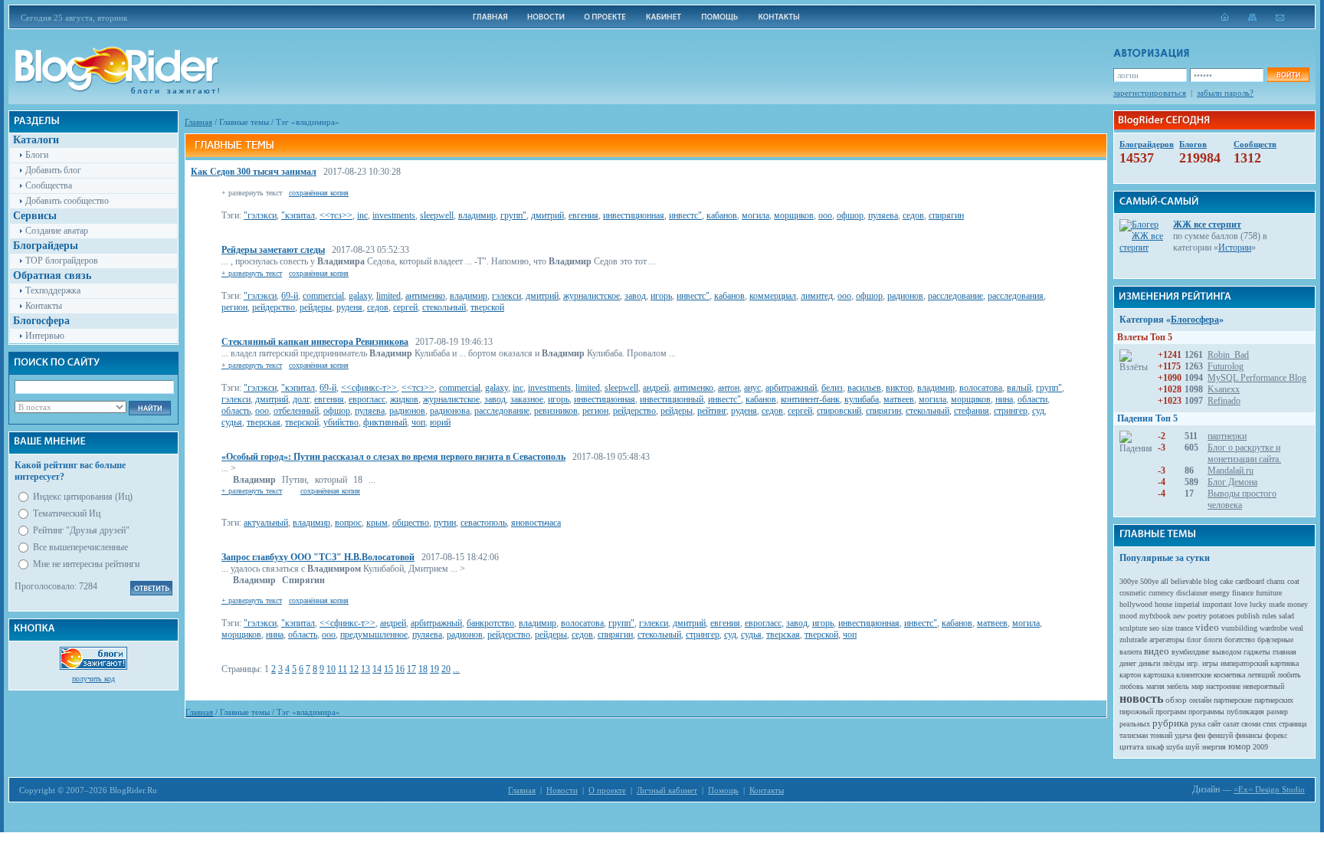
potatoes (1221, 616)
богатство (1239, 639)
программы (1206, 711)
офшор (850, 215)
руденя (349, 307)
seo (1154, 628)
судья (231, 422)
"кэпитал (298, 215)
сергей (405, 307)
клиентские (1193, 675)
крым (377, 522)
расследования (1016, 295)
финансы (1249, 735)
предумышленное (374, 634)
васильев (864, 387)
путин (445, 522)
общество (410, 522)
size (1167, 628)
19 (434, 669)
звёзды (1173, 663)
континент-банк (810, 399)
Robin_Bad (1228, 354)
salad (1286, 616)
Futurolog (1226, 366)
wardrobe (1273, 628)
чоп (418, 422)
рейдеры (316, 307)
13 (365, 669)
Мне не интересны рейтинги (86, 564)
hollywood (1135, 604)
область (236, 410)
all (1164, 581)
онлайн (1200, 700)
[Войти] (1288, 74)
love (1240, 604)
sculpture (1133, 628)
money (1297, 604)
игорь (661, 295)
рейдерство (273, 307)
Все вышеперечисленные (80, 547)
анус (752, 387)
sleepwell (437, 215)
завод (635, 295)
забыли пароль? (1225, 92)
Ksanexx (1224, 389)
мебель (1178, 686)
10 (331, 669)
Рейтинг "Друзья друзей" (81, 530)
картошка (1158, 675)
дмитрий (547, 215)
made (1277, 604)
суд (1038, 410)
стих (1269, 724)
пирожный (1136, 711)
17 (411, 669)
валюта (1130, 652)
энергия (1213, 747)
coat (1293, 581)
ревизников (556, 410)
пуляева (883, 215)
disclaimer (1192, 593)
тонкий (1161, 735)
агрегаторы (1167, 639)
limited (388, 295)
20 (446, 669)
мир (1197, 686)
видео (1156, 651)
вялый (1019, 387)
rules (1269, 616)
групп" (513, 215)
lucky (1258, 604)
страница (1292, 724)
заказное (526, 399)
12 (354, 669)
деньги (1149, 663)
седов (913, 215)
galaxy (360, 295)
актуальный (266, 522)
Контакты (43, 305)
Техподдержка (52, 290)
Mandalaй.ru (1231, 470)
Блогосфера (1195, 319)
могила (755, 215)
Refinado (1224, 400)
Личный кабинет (667, 790)
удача (1183, 735)
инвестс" (685, 215)
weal (1296, 628)
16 (400, 669)
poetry (1197, 616)
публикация (1245, 711)
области (1032, 399)
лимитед (817, 295)
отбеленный (296, 410)
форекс (1276, 735)
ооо (825, 215)
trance (1184, 628)
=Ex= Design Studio (1269, 789)
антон (728, 387)
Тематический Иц (66, 513)
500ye (1149, 581)
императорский (1244, 663)
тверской (487, 307)
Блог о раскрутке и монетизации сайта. (1244, 453)
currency (1161, 593)
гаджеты (1257, 652)
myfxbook (1155, 616)
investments (393, 215)
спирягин (946, 215)
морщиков (794, 215)
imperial (1187, 604)
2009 (1260, 747)
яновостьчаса (536, 522)
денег (1127, 663)
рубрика (1170, 723)
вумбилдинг (1191, 652)
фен (1199, 735)
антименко (425, 295)
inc (362, 215)
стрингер (1010, 410)
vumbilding (1239, 628)
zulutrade (1133, 639)
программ (1170, 711)
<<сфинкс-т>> (369, 387)
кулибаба (861, 399)
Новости (562, 790)
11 (342, 669)
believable (1186, 581)
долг (301, 399)
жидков (404, 399)
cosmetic (1132, 593)
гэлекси (506, 295)
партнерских (1273, 700)
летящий (1261, 675)
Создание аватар (56, 230)
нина (1004, 399)
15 (388, 669)
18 (423, 669)
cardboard (1249, 581)
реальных (1134, 724)
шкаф (1155, 747)
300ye (1128, 581)
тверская (263, 422)
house (1163, 604)
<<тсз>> (336, 215)
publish (1248, 616)
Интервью (44, 335)
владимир (477, 215)
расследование (955, 295)
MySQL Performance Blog (1257, 377)
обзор (1176, 699)
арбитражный (791, 387)
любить (1289, 675)
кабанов (721, 215)
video (1207, 627)
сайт (1214, 724)
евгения (583, 215)
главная (1284, 652)
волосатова (980, 387)
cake (1226, 581)
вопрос (348, 522)
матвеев (898, 399)
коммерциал (772, 295)
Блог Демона (1232, 482)
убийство (341, 422)
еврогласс (367, 399)
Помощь (723, 790)
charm (1276, 581)
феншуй (1220, 735)
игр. (1193, 663)
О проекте (607, 790)
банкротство (490, 623)
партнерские (1233, 700)
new (1179, 616)
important (1217, 604)
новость (1141, 698)
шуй (1192, 747)
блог (1194, 639)
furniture (1269, 593)
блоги (1213, 639)
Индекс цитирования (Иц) (83, 496)
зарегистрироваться (1149, 92)
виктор (899, 387)
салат (1231, 724)
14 (377, 669)
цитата (1131, 746)
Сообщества (48, 185)
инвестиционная (633, 215)
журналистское (591, 295)
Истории (1234, 247)
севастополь (483, 522)
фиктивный (385, 422)
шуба (1174, 747)
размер (1277, 711)
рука (1198, 724)
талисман (1133, 735)
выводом (1226, 652)
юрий (440, 422)
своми (1250, 724)
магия (1155, 686)
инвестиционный (671, 399)
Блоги (36, 154)
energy (1220, 593)
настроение (1223, 686)
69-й (289, 295)
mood (1128, 616)
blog (1210, 581)
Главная (198, 121)
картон (1130, 675)
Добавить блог (53, 170)
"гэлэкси (260, 215)
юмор (1239, 746)
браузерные (1275, 639)
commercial (323, 295)
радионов (905, 295)
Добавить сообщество (67, 200)
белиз (832, 387)
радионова (450, 410)
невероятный (1263, 686)
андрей (656, 387)
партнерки (1227, 436)
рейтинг (711, 410)
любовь (1131, 686)
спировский (839, 410)
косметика (1229, 675)
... (456, 669)
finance (1243, 593)
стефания (971, 410)
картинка (1284, 663)
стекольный (444, 307)
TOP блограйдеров (61, 260)
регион (234, 307)
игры (1210, 663)
